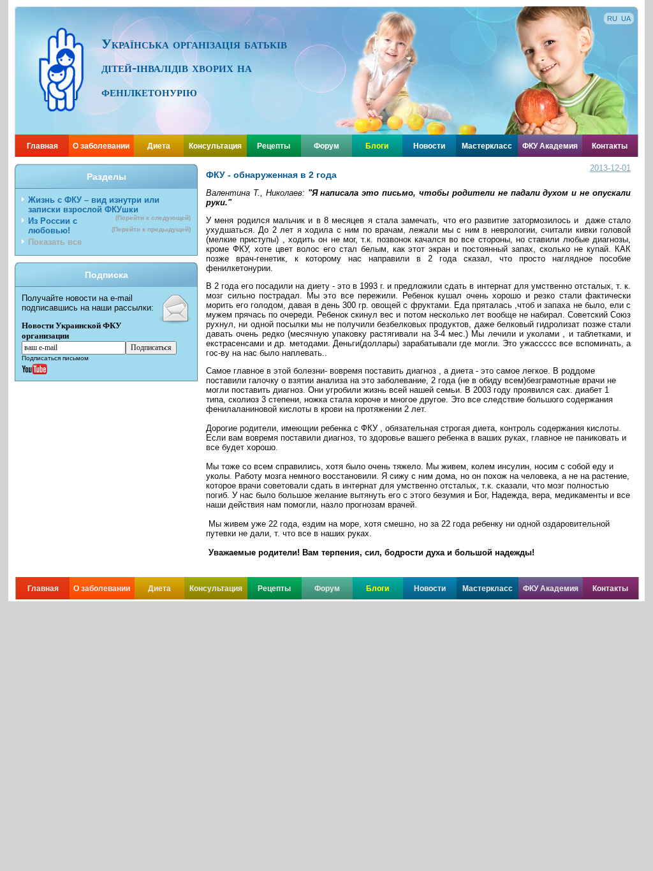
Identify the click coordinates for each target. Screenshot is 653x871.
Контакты (609, 146)
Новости (429, 146)
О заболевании (101, 146)
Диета (158, 146)
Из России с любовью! (109, 225)
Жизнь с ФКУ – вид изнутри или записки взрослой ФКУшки (109, 205)
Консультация (215, 146)
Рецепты (273, 146)
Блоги (376, 146)
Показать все (55, 242)
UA (626, 18)
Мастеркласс (487, 146)
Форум (326, 146)
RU (612, 18)
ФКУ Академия (550, 146)
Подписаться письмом (55, 358)
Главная (42, 146)
